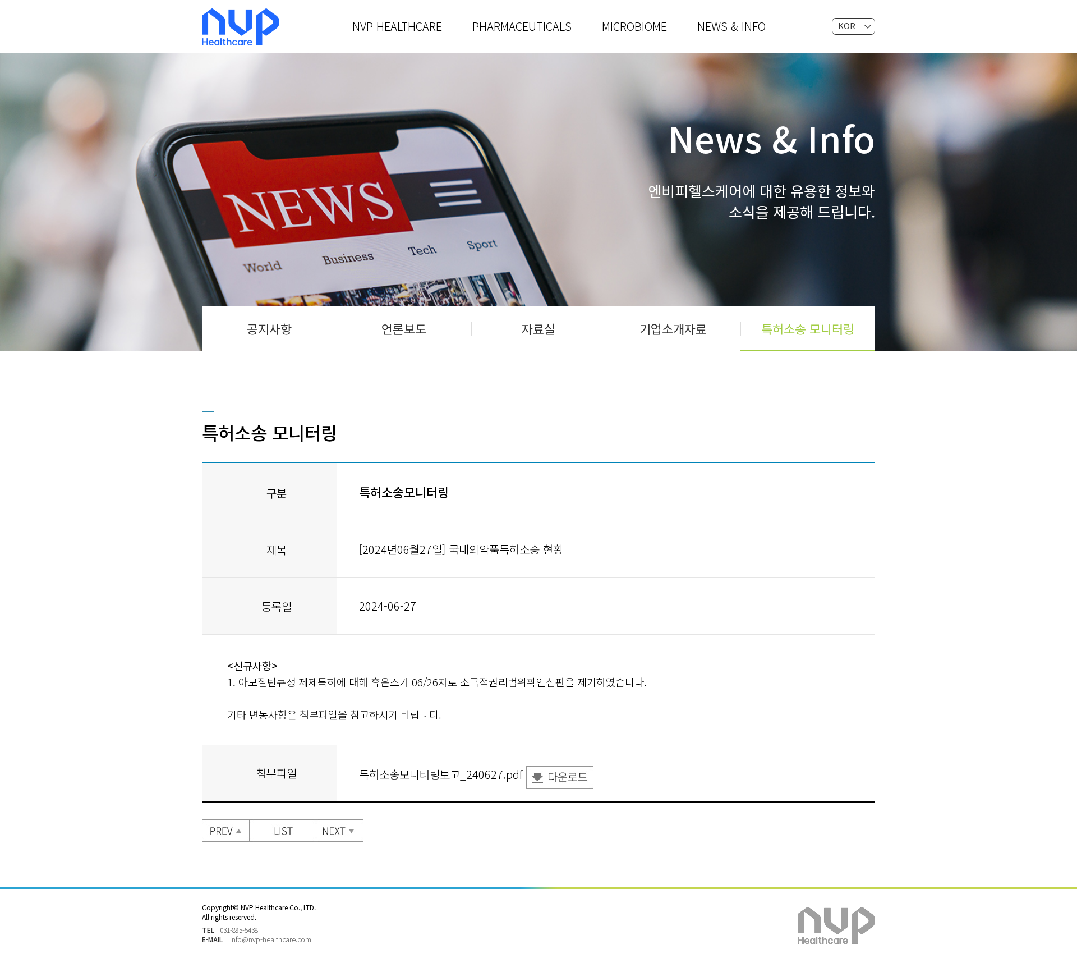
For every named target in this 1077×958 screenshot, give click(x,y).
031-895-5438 (239, 929)
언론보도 (403, 328)
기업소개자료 (673, 328)
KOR (846, 25)
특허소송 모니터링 (807, 328)
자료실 (538, 328)
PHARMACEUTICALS (522, 26)
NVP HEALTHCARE (397, 26)
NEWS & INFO (731, 26)
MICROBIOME (634, 26)
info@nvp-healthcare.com (270, 939)
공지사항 (269, 328)
